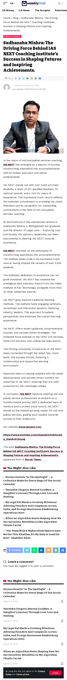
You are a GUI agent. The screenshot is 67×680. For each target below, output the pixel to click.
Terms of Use (22, 674)
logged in (24, 566)
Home (6, 18)
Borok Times (33, 459)
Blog (16, 18)
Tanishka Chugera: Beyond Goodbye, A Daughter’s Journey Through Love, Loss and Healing (30, 493)
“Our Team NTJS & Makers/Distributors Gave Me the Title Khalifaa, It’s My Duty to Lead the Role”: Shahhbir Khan (32, 534)
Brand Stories (12, 36)
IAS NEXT (9, 164)
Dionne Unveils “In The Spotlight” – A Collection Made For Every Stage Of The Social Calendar (32, 481)
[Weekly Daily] (33, 3)
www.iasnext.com (30, 426)
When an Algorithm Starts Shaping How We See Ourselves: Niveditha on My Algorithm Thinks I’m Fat (32, 522)
